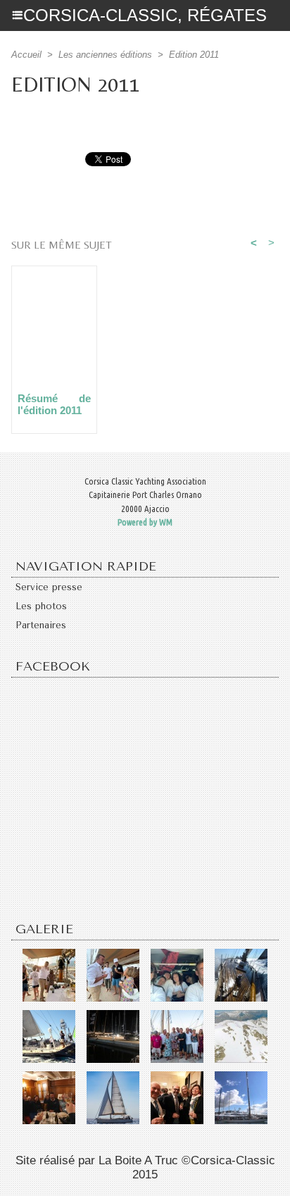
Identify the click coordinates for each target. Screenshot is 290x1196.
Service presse (48, 587)
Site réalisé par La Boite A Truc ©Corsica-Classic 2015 (145, 1167)
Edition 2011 (194, 54)
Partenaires (40, 625)
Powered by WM (145, 522)
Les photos (41, 606)
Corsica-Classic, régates (145, 15)
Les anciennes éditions (105, 54)
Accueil (26, 54)
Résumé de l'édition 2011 (54, 404)
